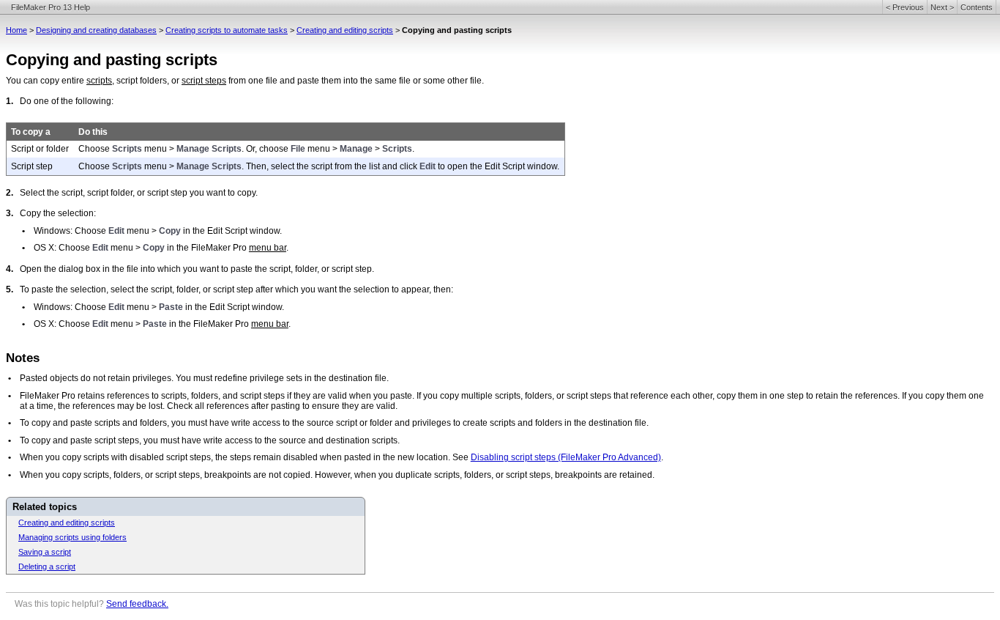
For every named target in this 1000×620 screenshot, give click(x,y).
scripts (99, 80)
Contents (976, 7)
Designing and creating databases (96, 30)
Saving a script (44, 551)
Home (16, 30)
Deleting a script (46, 566)
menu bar (267, 248)
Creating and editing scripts (344, 30)
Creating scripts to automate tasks (226, 30)
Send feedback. (137, 603)
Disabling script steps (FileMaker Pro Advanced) (566, 457)
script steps (204, 80)
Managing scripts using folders (72, 537)
